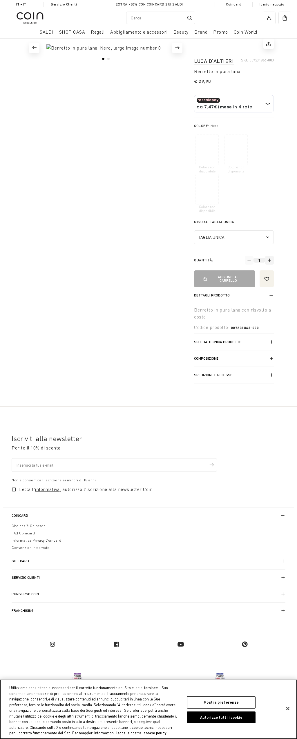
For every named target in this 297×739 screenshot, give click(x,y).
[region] (148, 709)
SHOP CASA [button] (72, 32)
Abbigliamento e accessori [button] (139, 32)
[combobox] (160, 18)
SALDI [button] (46, 32)
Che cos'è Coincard (29, 526)
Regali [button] (97, 32)
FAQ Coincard (23, 533)
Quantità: (203, 260)
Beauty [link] (181, 32)
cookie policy (155, 733)
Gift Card (20, 561)
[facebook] (116, 644)
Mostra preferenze (221, 702)
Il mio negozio (272, 4)
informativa (47, 489)
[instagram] (52, 644)
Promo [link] (220, 32)
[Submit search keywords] (189, 18)
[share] (268, 43)
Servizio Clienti (64, 4)
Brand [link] (201, 32)
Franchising (23, 610)
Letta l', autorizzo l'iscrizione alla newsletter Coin (86, 489)
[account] (269, 18)
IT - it (21, 4)
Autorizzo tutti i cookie (221, 717)
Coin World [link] (245, 32)
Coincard (233, 4)
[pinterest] (244, 644)
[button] (34, 48)
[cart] (284, 18)
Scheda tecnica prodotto (218, 342)
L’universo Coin (25, 594)
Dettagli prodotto (212, 295)
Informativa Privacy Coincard (36, 540)
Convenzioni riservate (31, 547)
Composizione (206, 358)
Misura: (214, 222)
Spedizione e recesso (213, 375)
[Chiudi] (287, 708)
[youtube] (180, 644)
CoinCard (20, 515)
